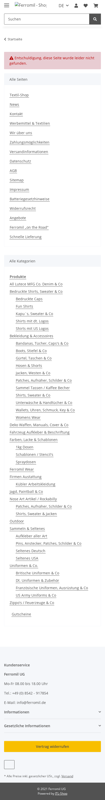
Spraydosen (26, 461)
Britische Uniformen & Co (37, 573)
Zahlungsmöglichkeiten (29, 142)
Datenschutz (20, 161)
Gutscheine (21, 614)
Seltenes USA (27, 558)
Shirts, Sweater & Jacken (36, 513)
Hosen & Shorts (29, 365)
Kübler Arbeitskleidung (35, 484)
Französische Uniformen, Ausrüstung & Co (52, 587)
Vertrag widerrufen (52, 746)
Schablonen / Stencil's (34, 454)
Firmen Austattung (26, 476)
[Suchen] (95, 19)
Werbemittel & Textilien (30, 123)
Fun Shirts (24, 306)
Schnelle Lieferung (26, 236)
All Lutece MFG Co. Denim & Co (36, 284)
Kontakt (16, 113)
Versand (67, 776)
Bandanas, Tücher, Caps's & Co (42, 343)
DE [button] (61, 5)
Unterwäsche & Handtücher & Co (44, 402)
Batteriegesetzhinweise (29, 198)
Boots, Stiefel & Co (31, 350)
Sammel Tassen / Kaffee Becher (43, 387)
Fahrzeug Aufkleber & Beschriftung (40, 432)
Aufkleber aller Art (31, 536)
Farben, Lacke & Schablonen (34, 439)
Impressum (19, 189)
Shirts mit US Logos (32, 328)
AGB (13, 170)
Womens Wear (28, 417)
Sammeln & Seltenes (27, 528)
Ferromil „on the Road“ (29, 227)
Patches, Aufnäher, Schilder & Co (44, 380)
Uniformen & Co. (24, 565)
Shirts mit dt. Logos (32, 321)
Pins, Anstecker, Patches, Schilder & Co (48, 543)
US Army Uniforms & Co (36, 595)
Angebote (18, 217)
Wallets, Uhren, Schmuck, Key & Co (45, 410)
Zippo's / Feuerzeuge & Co (32, 602)
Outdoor (17, 521)
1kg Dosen (24, 447)
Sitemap (17, 180)
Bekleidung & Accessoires (31, 335)
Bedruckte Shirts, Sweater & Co (36, 291)
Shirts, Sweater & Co (33, 395)
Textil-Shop (19, 94)
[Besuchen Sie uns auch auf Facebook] (9, 764)
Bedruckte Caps (29, 298)
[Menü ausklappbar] (6, 3)
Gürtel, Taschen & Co (33, 358)
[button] (76, 6)
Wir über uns (21, 132)
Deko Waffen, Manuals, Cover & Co (39, 424)
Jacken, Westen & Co (33, 372)
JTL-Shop (61, 793)
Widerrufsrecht (23, 208)
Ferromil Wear (22, 469)
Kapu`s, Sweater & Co (34, 313)
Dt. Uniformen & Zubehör (37, 580)
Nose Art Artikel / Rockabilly (33, 498)
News (14, 104)
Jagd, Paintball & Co (26, 491)
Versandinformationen (29, 151)
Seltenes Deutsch (30, 550)
